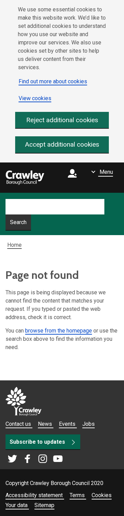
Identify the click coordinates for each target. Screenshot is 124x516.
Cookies (102, 495)
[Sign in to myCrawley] (74, 177)
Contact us (19, 424)
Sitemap (44, 505)
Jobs (88, 424)
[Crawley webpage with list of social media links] (35, 459)
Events (68, 424)
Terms (78, 495)
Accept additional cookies (62, 144)
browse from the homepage (58, 330)
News (45, 424)
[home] (25, 178)
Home (14, 245)
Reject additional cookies (62, 120)
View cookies (35, 98)
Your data (17, 505)
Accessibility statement (35, 495)
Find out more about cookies (53, 81)
